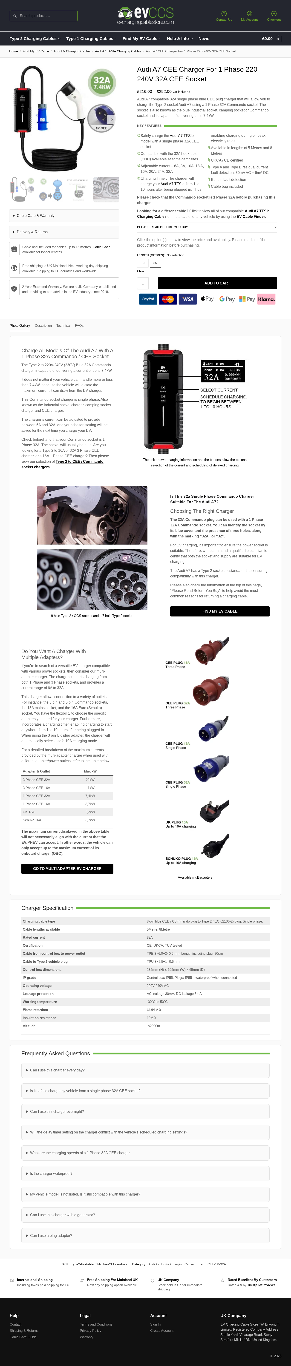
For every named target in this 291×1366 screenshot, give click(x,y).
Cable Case (101, 247)
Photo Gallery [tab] (20, 325)
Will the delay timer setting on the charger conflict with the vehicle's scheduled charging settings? (108, 1132)
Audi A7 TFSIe (182, 136)
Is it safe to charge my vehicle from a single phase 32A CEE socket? (85, 1091)
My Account (249, 19)
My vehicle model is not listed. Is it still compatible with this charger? (85, 1194)
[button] (271, 38)
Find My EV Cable (36, 51)
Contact (15, 1324)
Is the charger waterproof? (51, 1174)
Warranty (86, 1337)
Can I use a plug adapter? (51, 1236)
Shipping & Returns (24, 1330)
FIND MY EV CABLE (220, 611)
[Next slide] (112, 119)
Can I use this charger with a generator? (62, 1215)
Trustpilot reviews (261, 1285)
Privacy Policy (90, 1330)
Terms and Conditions (96, 1324)
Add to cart (217, 283)
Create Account (161, 1330)
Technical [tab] (63, 325)
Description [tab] (43, 325)
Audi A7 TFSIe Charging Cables (118, 51)
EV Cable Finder (251, 217)
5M (143, 263)
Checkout (274, 19)
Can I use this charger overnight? (57, 1111)
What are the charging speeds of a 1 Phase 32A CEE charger (80, 1153)
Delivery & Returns (32, 232)
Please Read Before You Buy (162, 227)
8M (155, 263)
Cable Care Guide (23, 1337)
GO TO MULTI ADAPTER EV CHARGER (67, 869)
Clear (140, 271)
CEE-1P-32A (216, 1264)
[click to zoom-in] (64, 119)
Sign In (155, 1324)
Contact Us (224, 19)
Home (13, 51)
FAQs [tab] (79, 325)
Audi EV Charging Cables (72, 51)
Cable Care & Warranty (36, 216)
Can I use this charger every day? (57, 1070)
